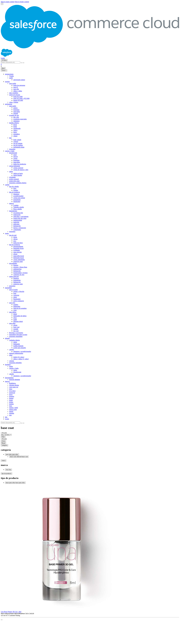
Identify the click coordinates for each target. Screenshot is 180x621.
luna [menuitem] (10, 406)
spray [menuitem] (15, 155)
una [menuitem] (10, 415)
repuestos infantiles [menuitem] (15, 363)
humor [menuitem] (11, 398)
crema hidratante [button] (14, 166)
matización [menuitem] (16, 215)
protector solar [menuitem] (18, 261)
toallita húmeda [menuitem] (18, 346)
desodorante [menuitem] (17, 372)
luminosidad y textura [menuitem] (20, 273)
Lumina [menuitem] (15, 205)
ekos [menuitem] (10, 389)
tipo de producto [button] (14, 192)
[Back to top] (1, 619)
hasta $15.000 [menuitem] (17, 96)
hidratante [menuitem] (16, 344)
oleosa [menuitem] (15, 239)
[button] (3, 58)
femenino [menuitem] (16, 160)
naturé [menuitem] (11, 411)
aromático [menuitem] (16, 134)
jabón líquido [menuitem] (17, 175)
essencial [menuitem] (12, 393)
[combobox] (10, 62)
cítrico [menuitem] (15, 130)
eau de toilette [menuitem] (17, 143)
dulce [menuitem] (15, 132)
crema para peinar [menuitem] (19, 198)
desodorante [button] (13, 153)
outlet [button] (11, 78)
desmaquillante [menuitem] (18, 246)
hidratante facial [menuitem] (18, 258)
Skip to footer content (22, 2)
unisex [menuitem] (15, 108)
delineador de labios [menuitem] (19, 316)
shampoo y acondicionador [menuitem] (22, 351)
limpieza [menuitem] (16, 278)
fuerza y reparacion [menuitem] (19, 228)
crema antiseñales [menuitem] (19, 259)
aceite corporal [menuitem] (14, 179)
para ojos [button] (12, 303)
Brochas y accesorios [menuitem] (16, 333)
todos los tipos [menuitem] (18, 243)
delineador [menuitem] (16, 306)
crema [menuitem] (15, 158)
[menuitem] (92, 419)
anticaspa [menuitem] (16, 224)
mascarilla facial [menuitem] (18, 256)
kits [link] (6, 417)
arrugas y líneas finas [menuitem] (20, 267)
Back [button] (3, 68)
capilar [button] (7, 185)
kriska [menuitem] (11, 402)
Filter (3, 437)
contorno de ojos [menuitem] (18, 274)
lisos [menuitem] (14, 188)
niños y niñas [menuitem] (17, 91)
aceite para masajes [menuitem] (19, 348)
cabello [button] (11, 349)
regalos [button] (7, 81)
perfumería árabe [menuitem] (18, 147)
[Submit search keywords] (23, 62)
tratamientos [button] (13, 211)
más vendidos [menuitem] (13, 93)
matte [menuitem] (15, 319)
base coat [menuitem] (16, 327)
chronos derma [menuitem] (14, 385)
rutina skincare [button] (14, 276)
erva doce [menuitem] (12, 391)
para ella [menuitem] (16, 89)
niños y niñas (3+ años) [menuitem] (21, 359)
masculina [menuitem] (16, 111)
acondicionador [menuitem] (18, 196)
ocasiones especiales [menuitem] (20, 119)
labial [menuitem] (15, 314)
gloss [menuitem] (15, 318)
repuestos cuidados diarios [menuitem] (17, 183)
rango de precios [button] (14, 95)
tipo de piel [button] (12, 235)
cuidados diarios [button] (14, 340)
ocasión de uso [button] (14, 115)
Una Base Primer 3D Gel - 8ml (11, 612)
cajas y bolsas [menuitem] (13, 102)
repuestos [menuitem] (12, 149)
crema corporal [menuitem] (18, 168)
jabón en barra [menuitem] (18, 173)
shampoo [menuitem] (16, 194)
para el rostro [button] (13, 289)
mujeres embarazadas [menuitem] (16, 353)
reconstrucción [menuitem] (18, 213)
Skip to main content (7, 2)
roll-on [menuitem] (15, 156)
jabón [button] (11, 171)
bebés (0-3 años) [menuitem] (18, 357)
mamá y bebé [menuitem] (13, 408)
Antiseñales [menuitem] (17, 229)
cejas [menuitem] (15, 310)
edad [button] (10, 355)
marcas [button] (11, 203)
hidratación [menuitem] (17, 226)
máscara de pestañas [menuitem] (20, 308)
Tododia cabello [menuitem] (18, 207)
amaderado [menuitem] (17, 128)
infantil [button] (7, 338)
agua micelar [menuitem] (17, 252)
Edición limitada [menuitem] (14, 379)
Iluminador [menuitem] (17, 299)
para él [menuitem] (15, 87)
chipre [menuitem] (15, 136)
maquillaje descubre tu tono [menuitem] (18, 334)
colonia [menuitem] (15, 141)
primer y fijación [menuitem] (18, 291)
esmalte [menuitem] (15, 329)
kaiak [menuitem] (11, 400)
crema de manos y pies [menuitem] (20, 170)
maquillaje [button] (8, 288)
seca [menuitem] (14, 241)
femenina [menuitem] (16, 110)
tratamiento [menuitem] (17, 200)
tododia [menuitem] (11, 413)
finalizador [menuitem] (16, 201)
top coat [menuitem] (16, 331)
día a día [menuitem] (16, 117)
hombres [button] (8, 364)
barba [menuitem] (11, 366)
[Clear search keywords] (21, 62)
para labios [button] (12, 312)
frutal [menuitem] (15, 126)
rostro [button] (7, 233)
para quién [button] (12, 83)
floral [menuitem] (15, 125)
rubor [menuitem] (15, 297)
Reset (3, 443)
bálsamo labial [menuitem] (18, 321)
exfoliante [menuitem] (12, 177)
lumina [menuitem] (11, 404)
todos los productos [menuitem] (19, 164)
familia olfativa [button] (14, 123)
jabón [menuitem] (15, 342)
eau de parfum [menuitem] (18, 145)
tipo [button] (10, 138)
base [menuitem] (14, 293)
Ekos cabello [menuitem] (17, 209)
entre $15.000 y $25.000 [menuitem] (21, 98)
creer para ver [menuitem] (13, 387)
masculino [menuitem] (16, 162)
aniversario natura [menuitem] (19, 80)
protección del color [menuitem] (19, 218)
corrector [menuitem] (16, 295)
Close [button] (4, 70)
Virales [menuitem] (11, 76)
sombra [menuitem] (15, 304)
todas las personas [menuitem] (19, 85)
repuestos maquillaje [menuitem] (15, 336)
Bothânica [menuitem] (12, 383)
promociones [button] (9, 74)
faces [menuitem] (10, 394)
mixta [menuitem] (15, 237)
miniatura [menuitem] (16, 121)
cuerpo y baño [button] (9, 151)
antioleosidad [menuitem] (17, 220)
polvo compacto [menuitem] (18, 301)
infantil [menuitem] (15, 113)
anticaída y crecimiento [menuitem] (20, 216)
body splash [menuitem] (17, 140)
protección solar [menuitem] (14, 181)
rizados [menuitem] (15, 190)
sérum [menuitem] (15, 254)
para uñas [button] (12, 323)
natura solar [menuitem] (13, 409)
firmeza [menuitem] (15, 265)
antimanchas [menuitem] (17, 269)
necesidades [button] (13, 263)
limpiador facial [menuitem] (18, 248)
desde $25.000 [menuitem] (18, 100)
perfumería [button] (8, 104)
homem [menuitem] (11, 396)
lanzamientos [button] (9, 378)
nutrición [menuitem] (16, 222)
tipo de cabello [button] (14, 186)
